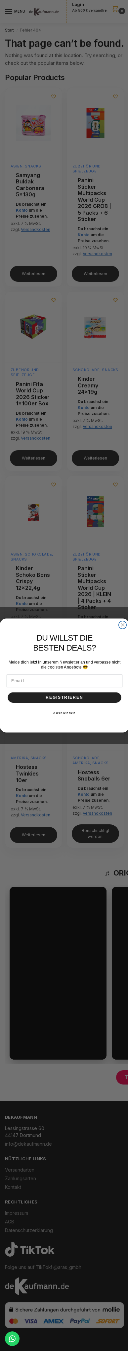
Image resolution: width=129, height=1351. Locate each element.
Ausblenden (64, 713)
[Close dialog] (122, 625)
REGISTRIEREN (64, 697)
